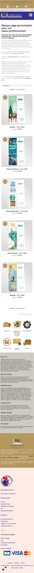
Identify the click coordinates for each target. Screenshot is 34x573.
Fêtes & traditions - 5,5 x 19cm (17, 169)
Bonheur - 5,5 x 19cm (17, 127)
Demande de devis (5, 504)
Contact (3, 501)
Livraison (9, 563)
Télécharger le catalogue (7, 506)
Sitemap (16, 563)
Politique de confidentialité (8, 542)
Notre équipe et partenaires (8, 493)
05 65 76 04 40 (22, 2)
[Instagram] (2, 530)
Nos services (4, 545)
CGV (2, 540)
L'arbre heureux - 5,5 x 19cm (17, 253)
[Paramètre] (8, 6)
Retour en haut (25, 314)
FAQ (2, 508)
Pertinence (17, 85)
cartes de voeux (12, 57)
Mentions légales (5, 538)
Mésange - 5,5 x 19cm (17, 295)
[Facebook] (5, 530)
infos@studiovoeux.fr (6, 526)
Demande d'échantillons (7, 510)
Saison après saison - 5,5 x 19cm (17, 211)
